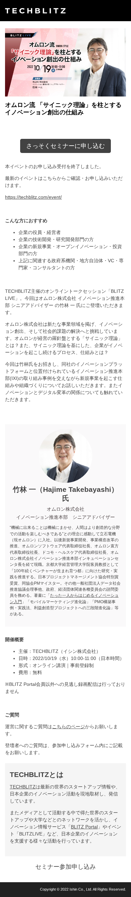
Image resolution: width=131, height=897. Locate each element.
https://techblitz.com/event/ (33, 197)
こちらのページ (68, 726)
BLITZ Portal (84, 826)
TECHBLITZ (23, 786)
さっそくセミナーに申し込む (65, 146)
